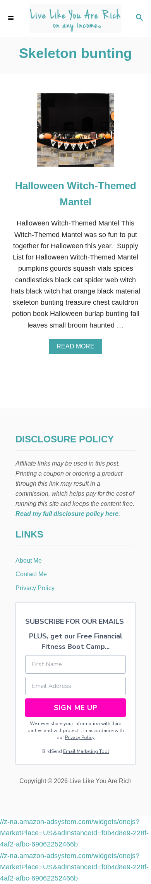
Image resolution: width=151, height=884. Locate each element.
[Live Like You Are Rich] (75, 18)
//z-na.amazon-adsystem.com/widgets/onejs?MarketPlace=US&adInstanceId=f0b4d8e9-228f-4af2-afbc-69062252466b (74, 833)
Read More (78, 348)
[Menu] (11, 18)
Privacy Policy (79, 737)
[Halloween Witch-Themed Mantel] (75, 133)
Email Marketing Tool (86, 751)
